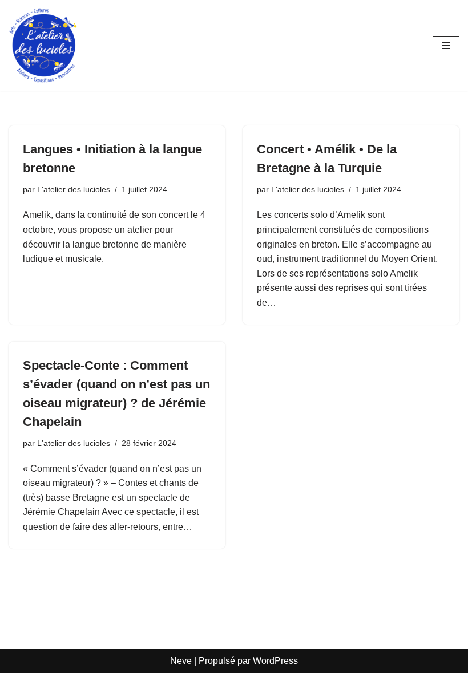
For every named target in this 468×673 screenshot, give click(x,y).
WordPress (275, 661)
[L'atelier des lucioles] (43, 45)
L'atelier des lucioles (73, 189)
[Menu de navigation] (446, 45)
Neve (181, 661)
